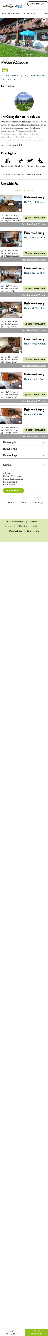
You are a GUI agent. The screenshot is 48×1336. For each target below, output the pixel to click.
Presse (8, 526)
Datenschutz (15, 530)
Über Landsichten (15, 521)
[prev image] (4, 37)
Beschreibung (10, 13)
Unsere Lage (10, 455)
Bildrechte (22, 526)
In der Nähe (10, 448)
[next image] (43, 37)
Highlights (31, 13)
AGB (35, 526)
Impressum (33, 530)
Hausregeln (10, 442)
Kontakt (7, 464)
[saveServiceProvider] (44, 20)
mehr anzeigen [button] (9, 145)
